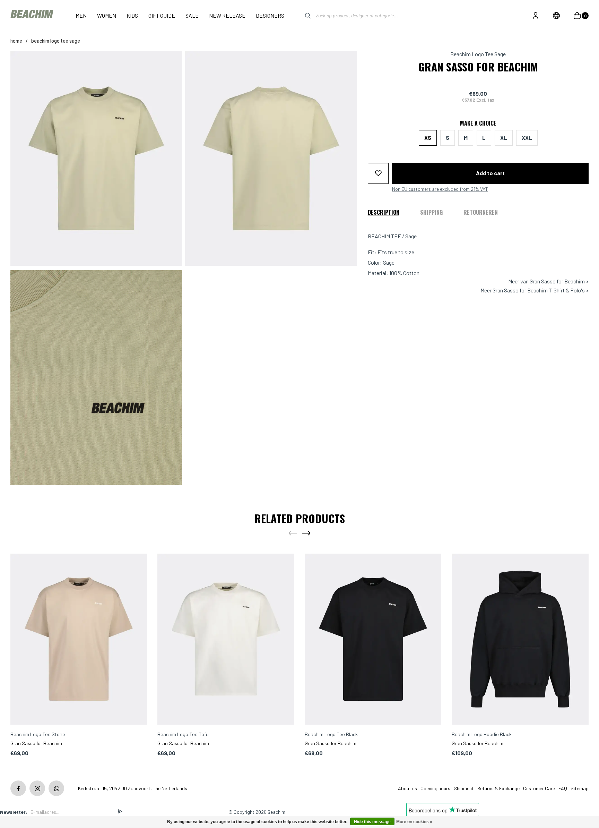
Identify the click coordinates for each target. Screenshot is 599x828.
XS (427, 137)
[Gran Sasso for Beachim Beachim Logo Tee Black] (373, 639)
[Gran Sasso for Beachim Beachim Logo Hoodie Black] (520, 639)
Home (16, 41)
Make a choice (478, 123)
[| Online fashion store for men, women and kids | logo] (32, 15)
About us (407, 788)
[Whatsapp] (56, 788)
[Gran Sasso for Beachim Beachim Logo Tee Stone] (78, 639)
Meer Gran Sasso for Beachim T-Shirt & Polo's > (534, 290)
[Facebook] (18, 788)
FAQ (562, 788)
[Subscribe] (120, 812)
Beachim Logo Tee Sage (55, 41)
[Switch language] (556, 15)
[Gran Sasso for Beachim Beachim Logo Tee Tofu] (225, 639)
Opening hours (435, 788)
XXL (527, 137)
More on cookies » (414, 821)
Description (383, 212)
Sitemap (580, 788)
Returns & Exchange (498, 788)
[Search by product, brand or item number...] (303, 15)
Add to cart (490, 173)
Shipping (431, 212)
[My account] (535, 15)
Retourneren (480, 212)
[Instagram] (37, 788)
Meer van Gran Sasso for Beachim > (548, 281)
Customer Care (539, 788)
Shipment (464, 788)
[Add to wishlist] (378, 173)
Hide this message (372, 821)
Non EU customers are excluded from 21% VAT (440, 188)
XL (503, 137)
